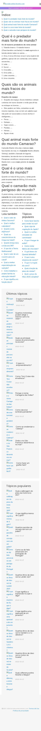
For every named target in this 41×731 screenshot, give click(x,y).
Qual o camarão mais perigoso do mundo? (20, 30)
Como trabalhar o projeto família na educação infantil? (9, 273)
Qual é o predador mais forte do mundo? (19, 19)
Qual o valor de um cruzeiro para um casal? (10, 257)
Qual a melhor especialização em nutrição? (9, 265)
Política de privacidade (21, 711)
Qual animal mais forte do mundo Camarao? (20, 24)
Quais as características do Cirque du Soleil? (8, 237)
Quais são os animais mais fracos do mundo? (21, 22)
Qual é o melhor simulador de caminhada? (29, 235)
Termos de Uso (34, 708)
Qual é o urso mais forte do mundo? (17, 27)
